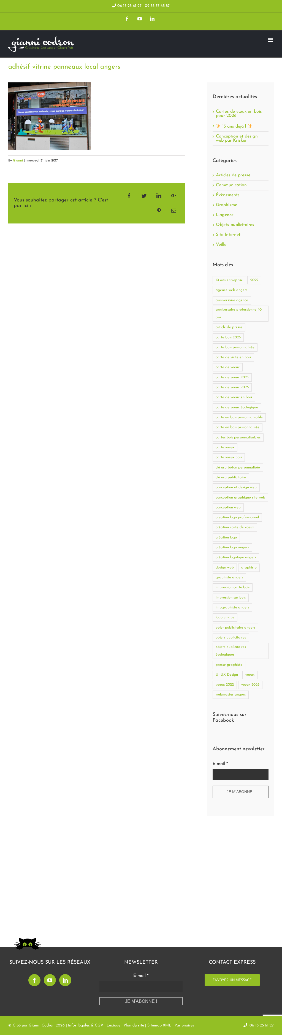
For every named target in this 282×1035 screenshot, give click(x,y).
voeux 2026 (250, 684)
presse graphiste (229, 665)
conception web (228, 507)
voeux (249, 674)
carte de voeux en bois (234, 397)
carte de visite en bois (233, 357)
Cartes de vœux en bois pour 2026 (239, 113)
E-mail (220, 764)
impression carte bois (233, 587)
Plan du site (134, 1025)
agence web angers (231, 290)
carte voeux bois (229, 457)
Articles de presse (233, 175)
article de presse (229, 327)
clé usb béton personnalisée (238, 467)
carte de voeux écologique (237, 407)
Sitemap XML (159, 1025)
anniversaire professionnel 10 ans (239, 313)
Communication (231, 185)
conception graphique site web (240, 497)
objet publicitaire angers (235, 627)
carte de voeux (228, 367)
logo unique (225, 617)
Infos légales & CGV (85, 1025)
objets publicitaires (231, 637)
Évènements (228, 195)
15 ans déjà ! (234, 126)
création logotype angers (236, 557)
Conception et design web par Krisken (237, 138)
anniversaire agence (232, 300)
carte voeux (225, 447)
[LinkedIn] (65, 980)
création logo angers (232, 547)
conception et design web (236, 487)
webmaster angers (231, 694)
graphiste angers (229, 577)
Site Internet (228, 235)
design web (225, 567)
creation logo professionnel (237, 517)
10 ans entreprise (229, 280)
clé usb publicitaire (231, 477)
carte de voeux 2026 (232, 387)
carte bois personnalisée (235, 347)
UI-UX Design (227, 674)
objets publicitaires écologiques (231, 650)
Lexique (113, 1025)
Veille (221, 245)
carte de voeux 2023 (232, 377)
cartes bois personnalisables (238, 437)
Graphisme (226, 205)
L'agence (225, 215)
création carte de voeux (235, 527)
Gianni (18, 160)
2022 (254, 280)
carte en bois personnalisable (239, 417)
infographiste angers (232, 607)
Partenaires (184, 1025)
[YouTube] (50, 980)
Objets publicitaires (235, 225)
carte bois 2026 (228, 337)
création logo (226, 537)
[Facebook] (34, 980)
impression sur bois (231, 597)
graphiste (249, 567)
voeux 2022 (225, 684)
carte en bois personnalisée (237, 427)
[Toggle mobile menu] (271, 40)
